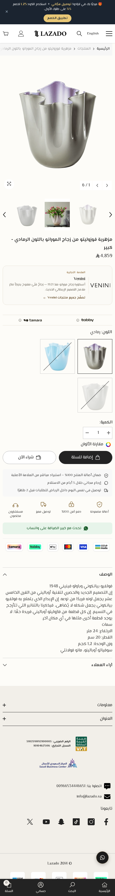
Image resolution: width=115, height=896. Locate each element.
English (93, 34)
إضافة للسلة (82, 457)
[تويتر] (30, 822)
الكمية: (105, 422)
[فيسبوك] (106, 822)
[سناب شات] (61, 822)
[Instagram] (91, 822)
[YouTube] (46, 822)
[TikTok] (76, 822)
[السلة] (6, 34)
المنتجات (84, 49)
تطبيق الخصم (57, 18)
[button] (97, 185)
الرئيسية (103, 49)
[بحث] (79, 33)
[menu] (109, 33)
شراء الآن (26, 457)
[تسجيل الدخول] (21, 34)
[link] (72, 887)
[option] (57, 124)
